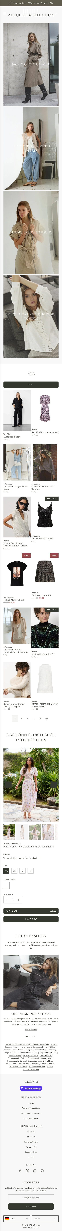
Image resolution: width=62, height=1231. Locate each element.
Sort (31, 384)
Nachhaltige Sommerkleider (17, 1063)
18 (40, 718)
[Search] (49, 13)
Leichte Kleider (46, 1055)
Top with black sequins (42, 538)
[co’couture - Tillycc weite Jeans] (17, 462)
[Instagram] (34, 1170)
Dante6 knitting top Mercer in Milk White (44, 705)
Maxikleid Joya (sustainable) (44, 432)
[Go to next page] (46, 718)
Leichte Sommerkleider (28, 1052)
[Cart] (56, 13)
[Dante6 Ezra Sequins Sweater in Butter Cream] (17, 517)
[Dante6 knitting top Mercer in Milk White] (45, 680)
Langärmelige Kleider (48, 1052)
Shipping (17, 858)
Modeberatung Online (18, 1066)
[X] (27, 1170)
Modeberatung (15, 1055)
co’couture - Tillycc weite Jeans (15, 487)
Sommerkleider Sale (37, 1066)
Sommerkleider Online (17, 1058)
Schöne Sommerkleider (13, 1050)
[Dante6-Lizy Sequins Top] (45, 628)
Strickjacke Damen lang (39, 1044)
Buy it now (31, 919)
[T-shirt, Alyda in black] (17, 573)
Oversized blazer (11, 436)
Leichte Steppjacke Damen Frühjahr (41, 1047)
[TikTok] (42, 1170)
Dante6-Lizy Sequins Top (43, 654)
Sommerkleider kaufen (37, 1058)
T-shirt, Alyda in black (13, 600)
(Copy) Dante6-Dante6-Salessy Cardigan (14, 705)
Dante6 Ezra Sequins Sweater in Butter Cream (15, 544)
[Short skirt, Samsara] (45, 571)
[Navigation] (4, 13)
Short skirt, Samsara (41, 595)
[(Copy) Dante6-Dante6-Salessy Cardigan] (17, 680)
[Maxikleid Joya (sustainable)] (45, 408)
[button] (8, 784)
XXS (6, 871)
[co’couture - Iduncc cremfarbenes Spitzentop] (17, 626)
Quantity (8, 894)
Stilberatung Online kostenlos (42, 1063)
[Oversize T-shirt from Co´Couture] (45, 462)
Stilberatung (51, 1050)
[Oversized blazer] (17, 410)
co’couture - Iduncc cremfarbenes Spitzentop (15, 650)
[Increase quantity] (18, 899)
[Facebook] (20, 1170)
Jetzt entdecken (31, 1029)
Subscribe (31, 1206)
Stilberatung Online (30, 1055)
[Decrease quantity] (7, 899)
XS (14, 871)
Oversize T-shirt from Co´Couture (43, 487)
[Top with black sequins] (45, 515)
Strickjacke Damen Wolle (35, 1050)
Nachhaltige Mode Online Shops (40, 1061)
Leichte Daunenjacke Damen (17, 1044)
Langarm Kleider (10, 1052)
